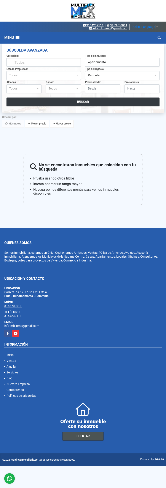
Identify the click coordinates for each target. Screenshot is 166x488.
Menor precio (38, 123)
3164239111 (95, 25)
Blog (9, 378)
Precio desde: (93, 82)
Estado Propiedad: (17, 69)
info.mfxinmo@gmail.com (21, 325)
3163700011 (118, 25)
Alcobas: (11, 82)
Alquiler (11, 366)
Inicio (10, 355)
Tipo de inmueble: (95, 55)
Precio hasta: (131, 82)
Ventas (11, 360)
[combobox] (122, 62)
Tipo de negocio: (94, 69)
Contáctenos (15, 390)
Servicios (12, 372)
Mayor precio (63, 123)
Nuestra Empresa (18, 384)
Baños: (50, 82)
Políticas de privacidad (21, 395)
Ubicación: (12, 55)
